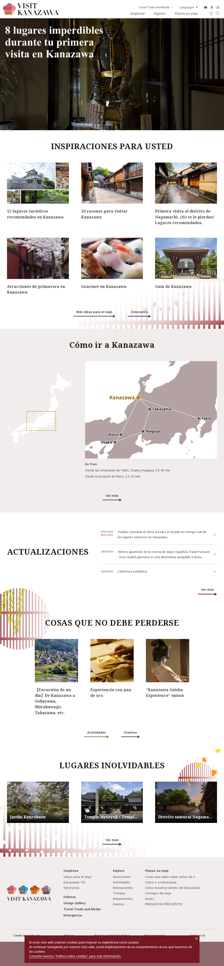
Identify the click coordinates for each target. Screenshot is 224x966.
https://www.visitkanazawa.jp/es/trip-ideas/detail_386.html (142, 526)
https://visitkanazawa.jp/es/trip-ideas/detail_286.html (111, 642)
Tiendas (119, 893)
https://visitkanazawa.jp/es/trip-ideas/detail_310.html (177, 166)
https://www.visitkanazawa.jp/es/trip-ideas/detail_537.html (33, 166)
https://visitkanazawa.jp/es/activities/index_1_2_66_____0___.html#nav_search (167, 644)
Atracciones (121, 877)
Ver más (112, 495)
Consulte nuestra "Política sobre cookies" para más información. (75, 956)
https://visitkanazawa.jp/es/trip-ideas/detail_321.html (29, 241)
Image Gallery (74, 903)
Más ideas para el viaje (94, 312)
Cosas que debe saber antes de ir (170, 877)
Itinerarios (139, 312)
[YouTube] (205, 7)
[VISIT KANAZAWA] (31, 14)
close (196, 938)
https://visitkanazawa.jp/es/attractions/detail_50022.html (111, 785)
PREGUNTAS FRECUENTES (163, 904)
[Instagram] (217, 7)
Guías (149, 899)
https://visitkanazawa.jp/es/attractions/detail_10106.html (37, 785)
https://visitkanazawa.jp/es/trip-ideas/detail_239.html (103, 241)
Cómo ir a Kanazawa (161, 882)
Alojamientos (123, 899)
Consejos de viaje (158, 893)
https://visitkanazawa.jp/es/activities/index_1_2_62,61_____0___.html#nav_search (56, 644)
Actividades (96, 732)
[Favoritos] (211, 14)
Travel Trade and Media (153, 7)
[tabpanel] (112, 74)
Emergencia (72, 915)
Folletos (69, 897)
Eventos (130, 732)
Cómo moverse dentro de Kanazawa (172, 888)
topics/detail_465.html (116, 546)
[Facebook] (211, 7)
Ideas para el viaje (77, 877)
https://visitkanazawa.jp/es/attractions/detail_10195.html (185, 785)
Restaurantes (123, 888)
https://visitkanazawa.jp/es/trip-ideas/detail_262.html (103, 166)
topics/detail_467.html (116, 566)
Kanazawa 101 (74, 882)
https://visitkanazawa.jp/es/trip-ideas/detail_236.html (177, 241)
